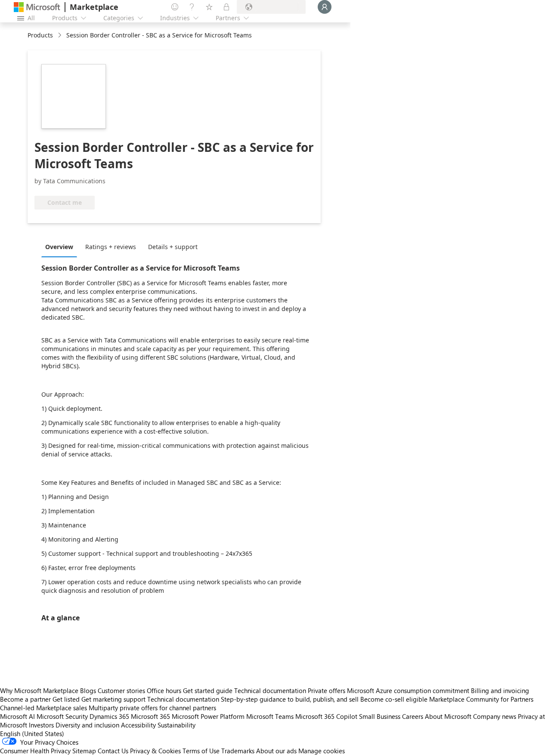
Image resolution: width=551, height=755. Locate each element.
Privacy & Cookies (155, 750)
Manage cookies (321, 750)
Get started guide (207, 690)
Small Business (379, 716)
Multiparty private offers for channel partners (152, 707)
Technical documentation (270, 690)
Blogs (88, 690)
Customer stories (121, 690)
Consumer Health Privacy (35, 750)
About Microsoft (448, 716)
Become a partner (25, 699)
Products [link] (40, 35)
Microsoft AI (17, 716)
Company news (494, 716)
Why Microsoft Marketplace (39, 690)
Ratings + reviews (110, 247)
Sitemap (84, 750)
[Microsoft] (37, 7)
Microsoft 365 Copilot (326, 716)
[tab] (61, 246)
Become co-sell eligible (393, 699)
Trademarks (237, 750)
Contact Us (113, 750)
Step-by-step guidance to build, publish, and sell (290, 699)
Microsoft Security (62, 716)
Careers (412, 716)
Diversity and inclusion (87, 725)
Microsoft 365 (150, 716)
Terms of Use (201, 750)
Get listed (66, 699)
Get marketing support (113, 699)
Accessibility (138, 725)
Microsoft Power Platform (208, 716)
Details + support (173, 247)
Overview (59, 247)
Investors (41, 725)
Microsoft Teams (270, 716)
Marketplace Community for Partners (481, 699)
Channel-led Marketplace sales (43, 707)
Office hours (164, 690)
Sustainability (176, 725)
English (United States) (32, 733)
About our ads (276, 750)
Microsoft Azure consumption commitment (409, 690)
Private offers (326, 690)
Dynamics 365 (109, 716)
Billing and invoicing (500, 690)
